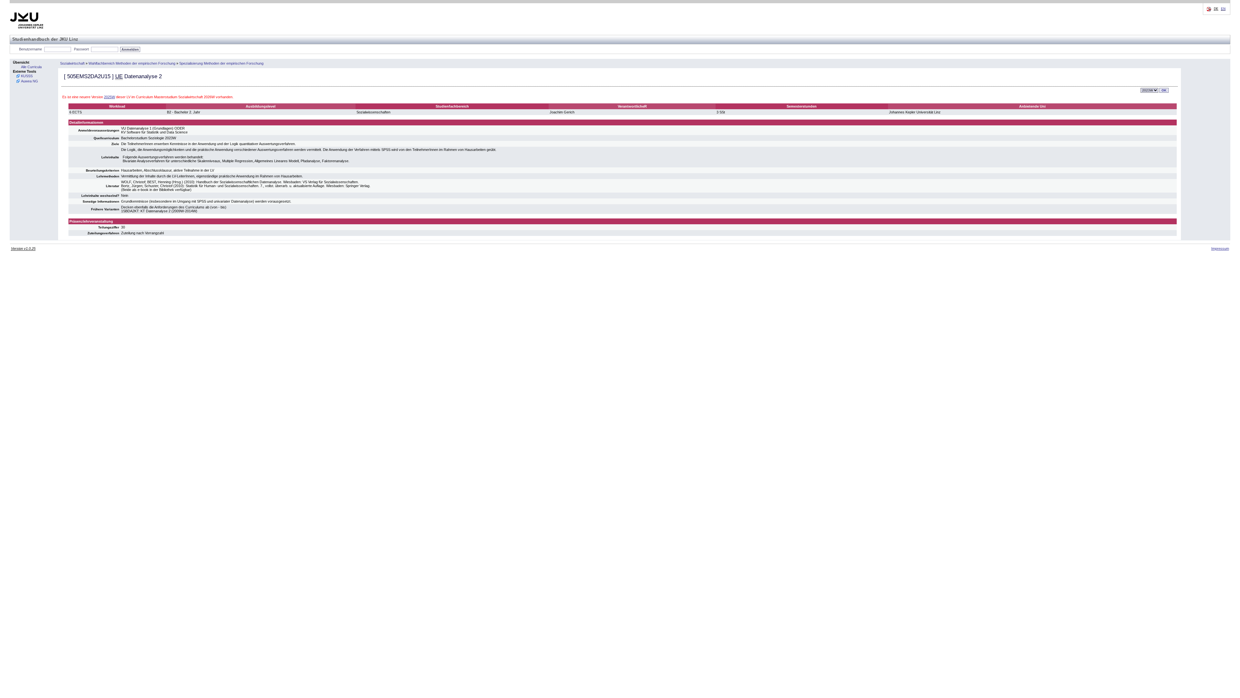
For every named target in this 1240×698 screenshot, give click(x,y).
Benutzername (30, 49)
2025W (109, 97)
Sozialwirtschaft (72, 63)
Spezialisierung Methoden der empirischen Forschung (221, 63)
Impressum (1220, 248)
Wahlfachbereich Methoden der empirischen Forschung (131, 63)
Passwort (81, 49)
